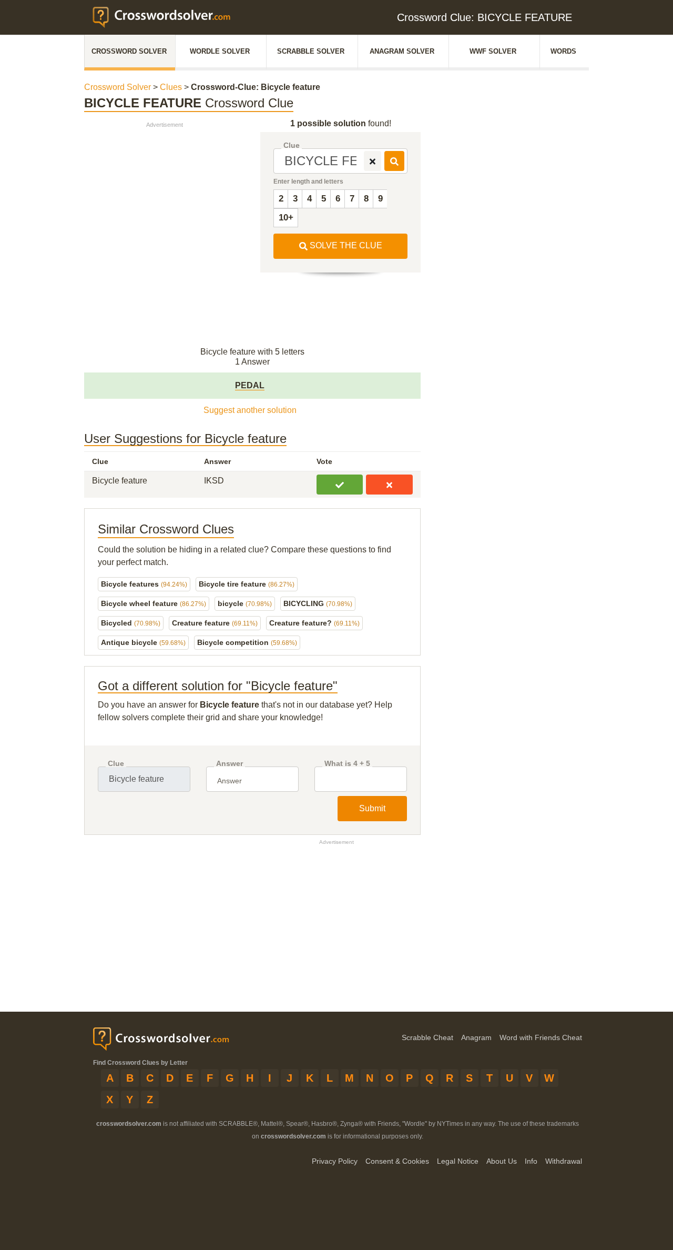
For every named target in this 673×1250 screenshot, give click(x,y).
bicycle (245, 603)
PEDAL (249, 385)
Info (531, 1161)
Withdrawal (563, 1161)
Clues (171, 87)
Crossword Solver (129, 51)
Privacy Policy (335, 1161)
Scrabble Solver (310, 51)
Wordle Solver (220, 51)
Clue (291, 145)
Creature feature (215, 623)
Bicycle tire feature (246, 584)
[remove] (372, 161)
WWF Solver (493, 51)
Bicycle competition (247, 642)
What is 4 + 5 (347, 763)
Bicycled (130, 623)
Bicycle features (144, 584)
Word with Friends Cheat (540, 1037)
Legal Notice (457, 1161)
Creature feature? (314, 623)
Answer (229, 763)
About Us (501, 1161)
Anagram (476, 1037)
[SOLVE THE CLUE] (394, 161)
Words (563, 51)
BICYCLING (317, 603)
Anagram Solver (402, 51)
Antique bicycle (143, 642)
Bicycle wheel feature (153, 603)
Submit (372, 808)
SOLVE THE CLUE (345, 245)
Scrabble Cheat (427, 1037)
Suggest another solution (250, 410)
